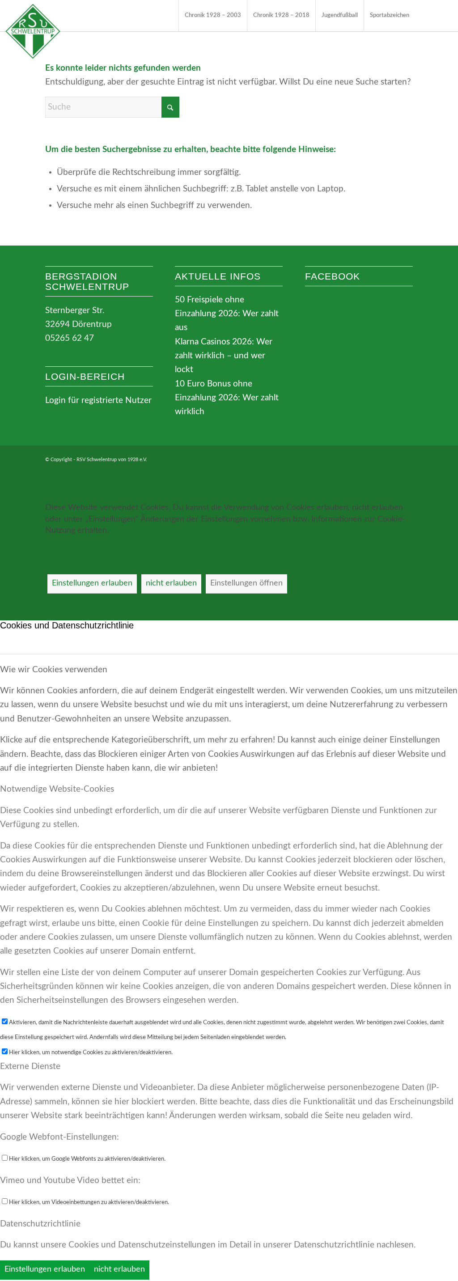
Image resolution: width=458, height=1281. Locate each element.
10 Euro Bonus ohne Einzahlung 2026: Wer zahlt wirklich (227, 398)
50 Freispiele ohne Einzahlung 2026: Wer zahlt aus (227, 314)
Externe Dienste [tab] (30, 1066)
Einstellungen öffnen (246, 583)
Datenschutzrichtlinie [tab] (40, 1224)
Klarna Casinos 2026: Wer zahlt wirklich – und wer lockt (223, 356)
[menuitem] (212, 15)
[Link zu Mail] (442, 15)
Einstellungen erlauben (92, 583)
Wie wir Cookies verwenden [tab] (53, 670)
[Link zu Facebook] (429, 15)
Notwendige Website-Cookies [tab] (57, 789)
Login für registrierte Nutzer (98, 400)
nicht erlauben (171, 583)
